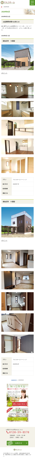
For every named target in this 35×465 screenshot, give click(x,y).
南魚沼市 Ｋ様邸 (9, 202)
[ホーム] (1, 7)
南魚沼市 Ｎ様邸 (9, 41)
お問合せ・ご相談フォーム (17, 443)
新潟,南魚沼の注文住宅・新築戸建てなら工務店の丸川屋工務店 (16, 454)
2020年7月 (14, 380)
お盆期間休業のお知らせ (11, 22)
